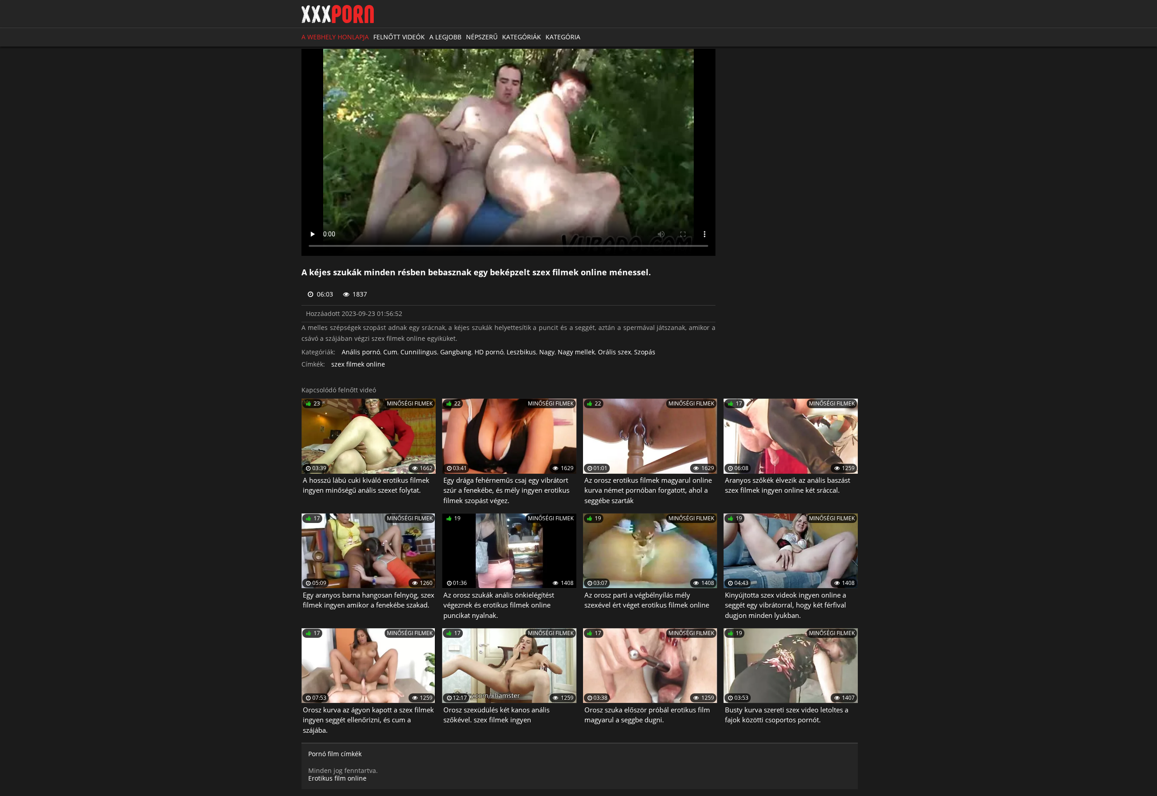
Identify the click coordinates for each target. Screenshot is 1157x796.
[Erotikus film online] (337, 14)
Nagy (547, 352)
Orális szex (614, 352)
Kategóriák (521, 37)
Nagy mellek (576, 352)
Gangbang (455, 352)
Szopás (644, 352)
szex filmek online (358, 364)
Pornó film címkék (335, 754)
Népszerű (482, 37)
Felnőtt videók (399, 37)
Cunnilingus (418, 352)
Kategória (563, 37)
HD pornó (489, 352)
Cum (390, 352)
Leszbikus (521, 352)
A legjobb (445, 37)
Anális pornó (361, 352)
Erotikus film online (337, 778)
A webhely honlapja (335, 37)
